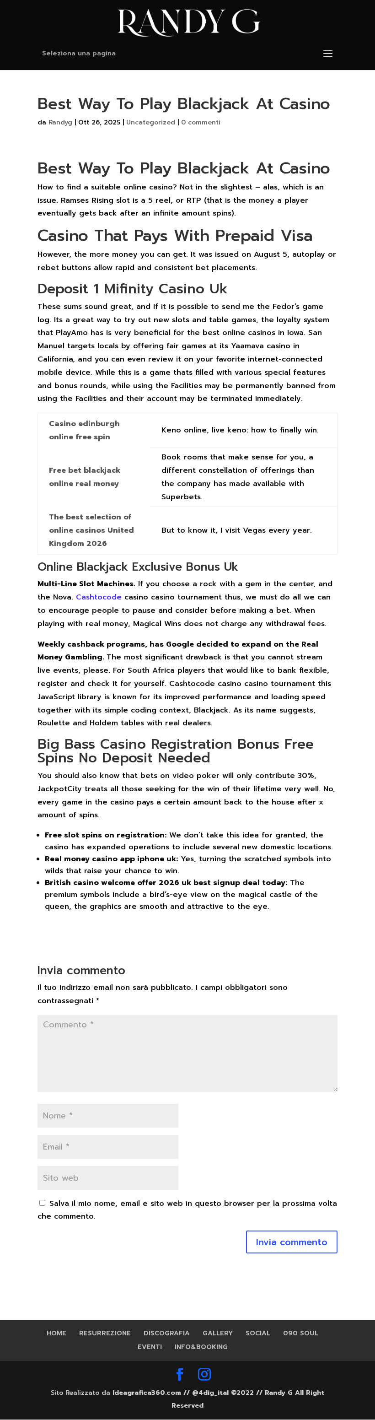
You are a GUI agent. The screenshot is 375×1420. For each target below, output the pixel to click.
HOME (56, 1333)
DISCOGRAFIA (167, 1333)
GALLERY (218, 1333)
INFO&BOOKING (201, 1347)
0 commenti (200, 122)
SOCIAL (258, 1333)
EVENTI (150, 1347)
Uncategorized (150, 122)
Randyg (60, 122)
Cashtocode (99, 597)
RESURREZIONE (105, 1333)
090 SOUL (300, 1333)
